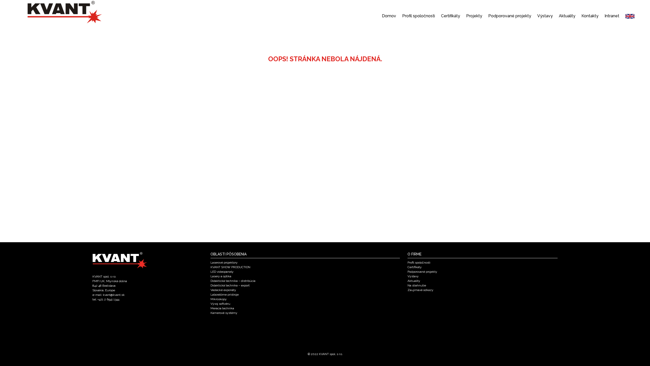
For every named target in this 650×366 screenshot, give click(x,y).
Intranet (612, 15)
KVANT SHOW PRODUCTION (230, 267)
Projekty (474, 15)
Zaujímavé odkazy (420, 290)
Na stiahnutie (417, 285)
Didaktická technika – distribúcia (232, 281)
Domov (389, 15)
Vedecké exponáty (223, 290)
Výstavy (545, 15)
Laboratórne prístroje (224, 294)
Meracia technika (222, 308)
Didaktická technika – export (230, 285)
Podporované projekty (509, 15)
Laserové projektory (224, 262)
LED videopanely (222, 271)
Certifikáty (450, 15)
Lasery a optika (220, 276)
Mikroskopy (218, 299)
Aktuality (567, 15)
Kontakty (589, 15)
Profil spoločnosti (418, 15)
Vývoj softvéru (220, 304)
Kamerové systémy (223, 313)
